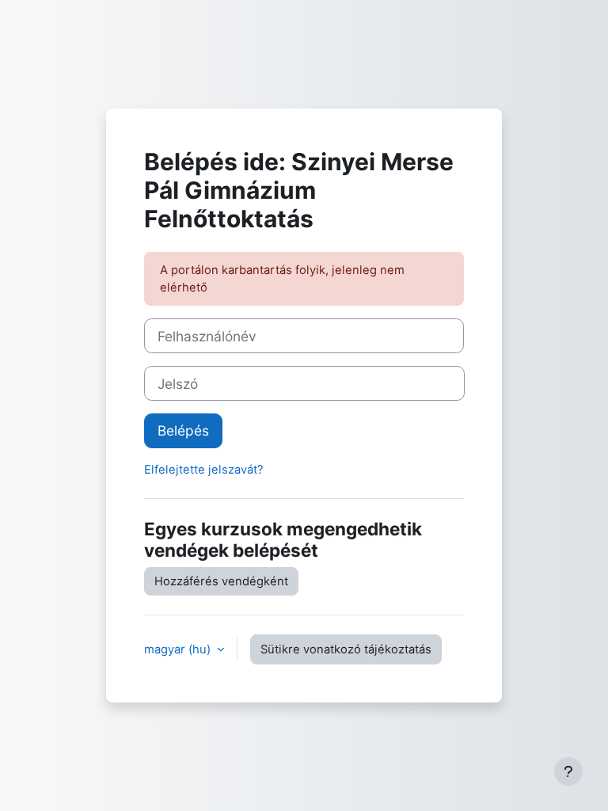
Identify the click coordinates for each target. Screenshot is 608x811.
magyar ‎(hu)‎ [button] (179, 649)
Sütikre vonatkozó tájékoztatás (345, 649)
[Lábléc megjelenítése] (568, 771)
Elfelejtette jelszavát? (204, 470)
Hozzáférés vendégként (221, 581)
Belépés (183, 430)
